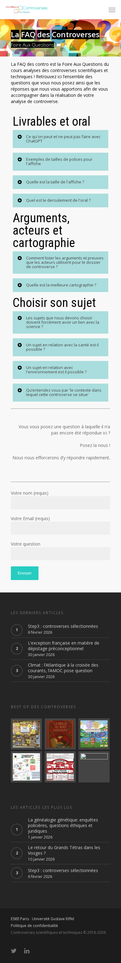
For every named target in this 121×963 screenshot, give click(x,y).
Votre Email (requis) (30, 518)
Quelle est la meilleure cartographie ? (61, 285)
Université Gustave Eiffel (53, 918)
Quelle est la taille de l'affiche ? (55, 182)
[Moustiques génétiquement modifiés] (94, 733)
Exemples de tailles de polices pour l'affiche (59, 161)
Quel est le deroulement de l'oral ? (58, 200)
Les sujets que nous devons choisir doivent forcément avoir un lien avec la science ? (62, 322)
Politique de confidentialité (34, 925)
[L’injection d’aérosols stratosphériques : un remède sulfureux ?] (27, 766)
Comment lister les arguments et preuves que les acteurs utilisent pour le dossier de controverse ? (65, 262)
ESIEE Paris (20, 918)
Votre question (25, 544)
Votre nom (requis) (29, 493)
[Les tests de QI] (94, 766)
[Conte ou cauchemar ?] (60, 733)
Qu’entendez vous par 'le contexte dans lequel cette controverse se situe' (63, 392)
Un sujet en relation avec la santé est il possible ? (62, 347)
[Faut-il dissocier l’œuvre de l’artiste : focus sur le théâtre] (60, 766)
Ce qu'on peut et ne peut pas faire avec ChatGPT (63, 139)
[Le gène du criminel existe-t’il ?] (27, 733)
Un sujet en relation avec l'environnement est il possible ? (56, 370)
